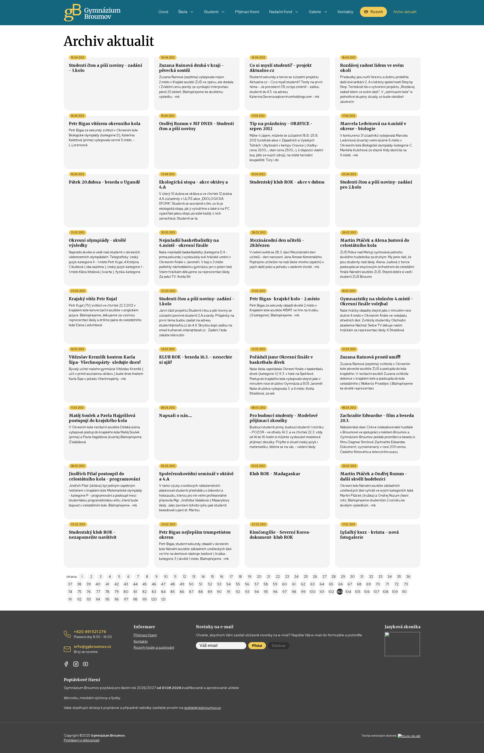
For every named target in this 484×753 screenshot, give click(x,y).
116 (116, 599)
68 (359, 584)
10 (166, 576)
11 (175, 576)
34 (389, 576)
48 (172, 584)
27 (324, 576)
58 (266, 584)
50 (191, 584)
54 (228, 584)
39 (88, 584)
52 (210, 584)
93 (247, 591)
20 (259, 576)
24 (296, 576)
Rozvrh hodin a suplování (154, 647)
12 (184, 576)
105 (357, 591)
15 (212, 576)
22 (278, 576)
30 (352, 576)
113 (89, 599)
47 (163, 584)
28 (333, 576)
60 (284, 584)
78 (107, 591)
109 (395, 591)
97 (284, 591)
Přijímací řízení (145, 635)
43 (126, 584)
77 (98, 591)
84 (163, 591)
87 (191, 591)
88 (200, 591)
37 (70, 584)
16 (221, 576)
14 (203, 576)
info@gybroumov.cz (92, 649)
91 (228, 591)
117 (126, 599)
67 (350, 584)
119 (144, 599)
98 (294, 591)
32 (371, 576)
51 (200, 584)
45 (144, 584)
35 (399, 576)
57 (257, 584)
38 (79, 584)
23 (287, 576)
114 (98, 599)
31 (361, 576)
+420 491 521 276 (93, 634)
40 (98, 584)
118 (135, 599)
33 (380, 576)
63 (312, 584)
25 (306, 576)
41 (107, 584)
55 (238, 584)
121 (163, 599)
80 (126, 591)
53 (219, 584)
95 (266, 591)
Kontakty (141, 641)
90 (219, 591)
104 (348, 591)
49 (182, 584)
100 (313, 591)
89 (210, 591)
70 (378, 584)
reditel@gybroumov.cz (202, 707)
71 (387, 584)
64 (322, 584)
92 (238, 591)
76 (88, 591)
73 (406, 584)
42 (116, 584)
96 (275, 591)
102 (331, 591)
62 (303, 584)
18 (240, 576)
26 (315, 576)
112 (79, 599)
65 (331, 584)
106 (367, 591)
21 (268, 576)
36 (408, 576)
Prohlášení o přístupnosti (82, 740)
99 (303, 591)
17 (231, 576)
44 (135, 584)
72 (397, 584)
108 (385, 591)
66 (340, 584)
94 (256, 591)
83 (154, 591)
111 (70, 599)
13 (193, 576)
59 (275, 584)
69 (368, 584)
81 (135, 591)
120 (154, 599)
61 (293, 584)
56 (247, 584)
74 (70, 591)
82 (144, 591)
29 (343, 576)
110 (404, 591)
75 (79, 591)
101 (322, 591)
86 (182, 591)
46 (154, 584)
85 (172, 591)
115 (107, 599)
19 (249, 576)
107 (376, 591)
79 (116, 591)
